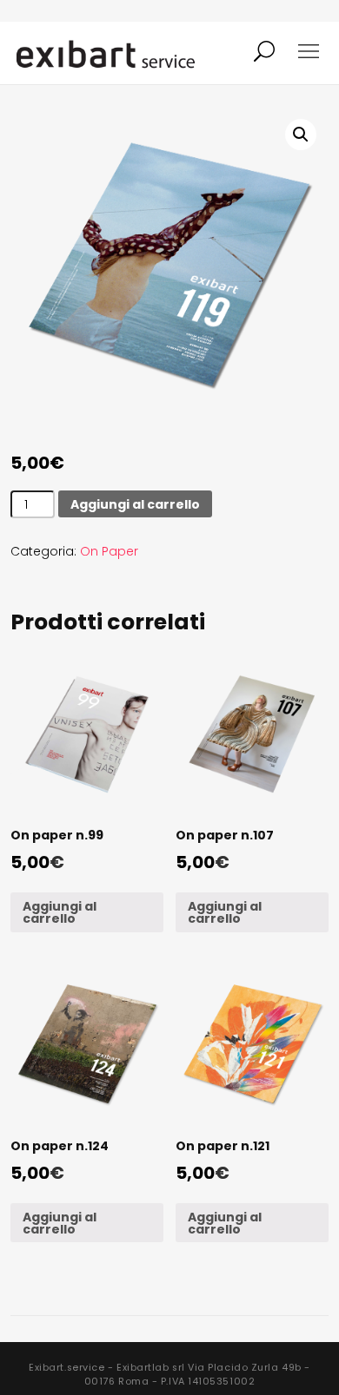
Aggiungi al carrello (135, 504)
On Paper (109, 551)
